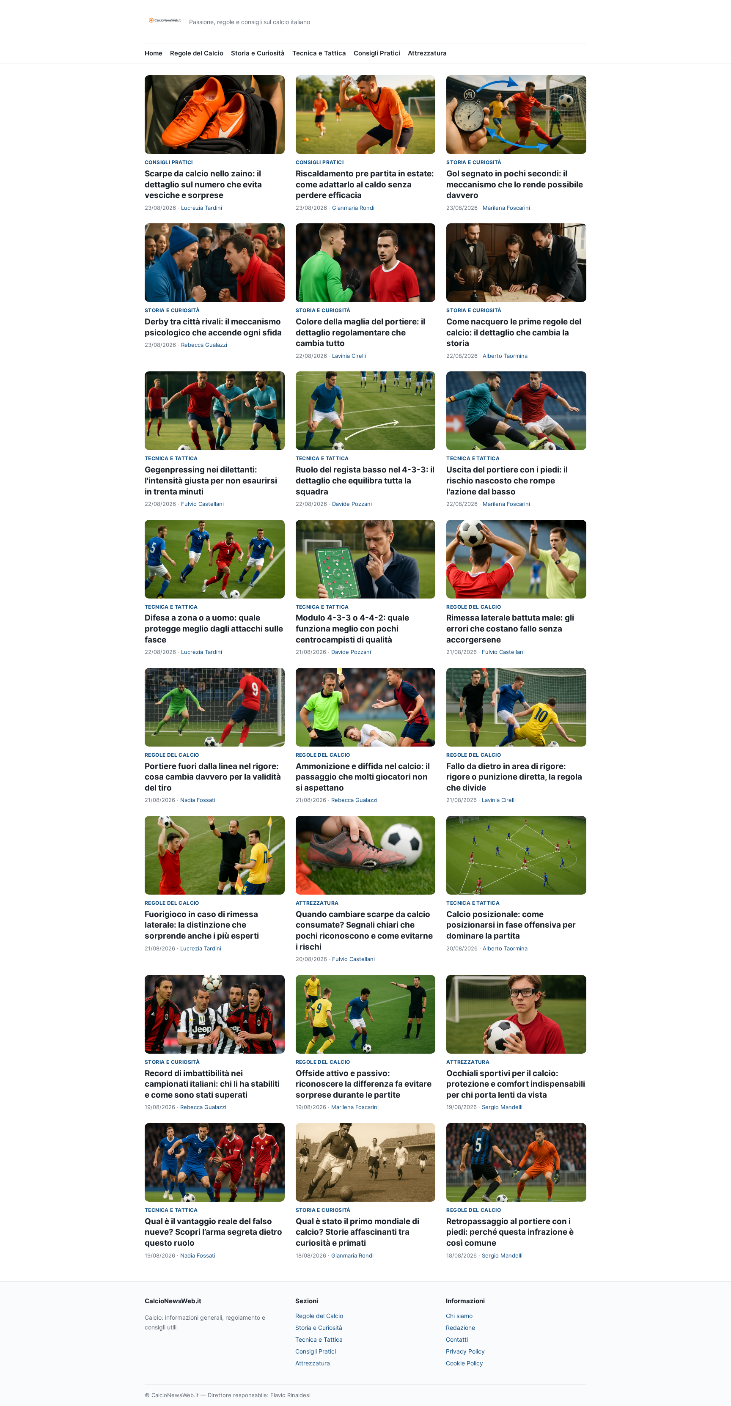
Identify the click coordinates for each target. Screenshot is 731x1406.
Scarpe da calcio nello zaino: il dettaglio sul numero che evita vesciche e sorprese (203, 184)
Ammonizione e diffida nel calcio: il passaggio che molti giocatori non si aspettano (363, 777)
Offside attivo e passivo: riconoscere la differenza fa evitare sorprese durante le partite (363, 1084)
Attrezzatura (427, 53)
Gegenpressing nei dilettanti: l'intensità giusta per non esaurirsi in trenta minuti (211, 480)
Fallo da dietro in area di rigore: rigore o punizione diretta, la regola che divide (514, 777)
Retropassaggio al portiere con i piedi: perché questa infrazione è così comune (510, 1232)
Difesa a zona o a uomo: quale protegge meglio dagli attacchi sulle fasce (214, 628)
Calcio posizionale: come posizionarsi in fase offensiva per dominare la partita (511, 925)
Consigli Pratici (377, 53)
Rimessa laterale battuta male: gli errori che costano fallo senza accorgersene (510, 628)
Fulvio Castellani (202, 503)
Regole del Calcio (196, 53)
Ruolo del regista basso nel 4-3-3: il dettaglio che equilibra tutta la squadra (365, 480)
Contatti (457, 1339)
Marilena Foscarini (506, 207)
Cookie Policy (464, 1363)
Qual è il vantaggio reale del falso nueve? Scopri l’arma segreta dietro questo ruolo (213, 1232)
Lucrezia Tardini (201, 207)
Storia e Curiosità (258, 53)
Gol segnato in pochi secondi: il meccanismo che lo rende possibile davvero (514, 184)
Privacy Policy (465, 1351)
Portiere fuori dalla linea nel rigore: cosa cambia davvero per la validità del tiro (213, 777)
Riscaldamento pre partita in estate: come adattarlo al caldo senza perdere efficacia (365, 184)
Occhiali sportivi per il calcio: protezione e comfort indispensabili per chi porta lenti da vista (515, 1084)
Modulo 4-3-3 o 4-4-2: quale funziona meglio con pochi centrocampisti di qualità (352, 628)
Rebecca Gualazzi (204, 344)
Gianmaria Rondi (353, 207)
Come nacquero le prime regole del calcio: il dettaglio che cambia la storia (513, 332)
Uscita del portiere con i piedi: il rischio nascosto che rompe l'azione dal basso (507, 480)
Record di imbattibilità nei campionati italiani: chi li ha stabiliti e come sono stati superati (212, 1084)
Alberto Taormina (505, 355)
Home (153, 53)
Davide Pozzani (352, 503)
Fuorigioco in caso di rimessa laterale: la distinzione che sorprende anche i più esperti (202, 925)
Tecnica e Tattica (319, 53)
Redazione (460, 1327)
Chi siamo (459, 1315)
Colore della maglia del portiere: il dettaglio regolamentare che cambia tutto (360, 332)
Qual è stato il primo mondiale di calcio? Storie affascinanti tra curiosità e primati (357, 1232)
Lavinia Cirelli (349, 355)
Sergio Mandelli (502, 1107)
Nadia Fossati (197, 799)
